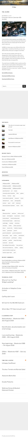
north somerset (6, 237)
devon (4, 228)
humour (9, 195)
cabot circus (17, 220)
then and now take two (8, 247)
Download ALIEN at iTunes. (8, 79)
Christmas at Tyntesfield (11, 268)
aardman (14, 213)
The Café (10, 130)
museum (17, 198)
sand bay (5, 240)
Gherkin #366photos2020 (14, 146)
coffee (10, 225)
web (22, 205)
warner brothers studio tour (9, 250)
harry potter (5, 235)
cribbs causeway (17, 225)
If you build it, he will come (14, 142)
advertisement (6, 191)
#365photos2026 (17, 186)
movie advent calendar (8, 198)
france (4, 230)
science (4, 203)
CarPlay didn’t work (8, 296)
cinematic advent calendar (9, 193)
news (12, 200)
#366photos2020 (7, 188)
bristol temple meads (8, 220)
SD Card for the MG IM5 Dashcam (13, 303)
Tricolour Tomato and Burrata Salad (13, 369)
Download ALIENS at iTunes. (8, 75)
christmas (17, 223)
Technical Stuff (7, 277)
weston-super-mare (7, 252)
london (15, 235)
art (12, 191)
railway (20, 237)
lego (14, 195)
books (15, 191)
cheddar (11, 223)
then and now (19, 245)
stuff (13, 203)
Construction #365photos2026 (9, 161)
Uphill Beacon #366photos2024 (15, 138)
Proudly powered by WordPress (8, 435)
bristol (23, 215)
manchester (21, 235)
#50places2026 (15, 183)
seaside (10, 240)
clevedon (5, 225)
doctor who (9, 228)
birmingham (10, 215)
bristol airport (6, 218)
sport (9, 203)
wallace (21, 247)
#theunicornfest (6, 213)
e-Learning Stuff (7, 315)
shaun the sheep (17, 240)
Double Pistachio (7, 382)
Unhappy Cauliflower (9, 363)
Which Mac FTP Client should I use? (14, 309)
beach (4, 215)
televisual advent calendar (9, 205)
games (22, 193)
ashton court (21, 213)
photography (18, 200)
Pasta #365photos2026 (7, 167)
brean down (17, 215)
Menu (14, 7)
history (4, 195)
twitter (16, 247)
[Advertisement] (14, 105)
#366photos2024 (17, 188)
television (18, 203)
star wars (11, 242)
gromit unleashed (7, 233)
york (15, 252)
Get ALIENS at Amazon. (7, 72)
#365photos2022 (7, 186)
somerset (5, 242)
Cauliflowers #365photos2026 (9, 164)
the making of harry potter (9, 245)
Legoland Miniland (12, 134)
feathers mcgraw (18, 228)
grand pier (9, 230)
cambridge (5, 223)
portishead (14, 237)
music (22, 198)
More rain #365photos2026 (8, 159)
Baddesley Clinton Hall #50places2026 (15, 272)
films (17, 193)
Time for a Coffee (7, 360)
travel (17, 205)
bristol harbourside (15, 218)
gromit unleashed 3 (17, 233)
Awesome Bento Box (9, 376)
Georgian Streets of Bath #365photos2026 (12, 156)
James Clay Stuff (11, 2)
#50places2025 (6, 183)
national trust (6, 200)
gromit (15, 230)
